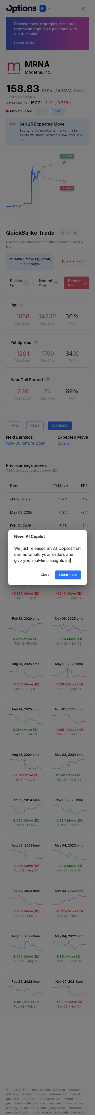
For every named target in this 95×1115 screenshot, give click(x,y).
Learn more (68, 578)
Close (45, 578)
